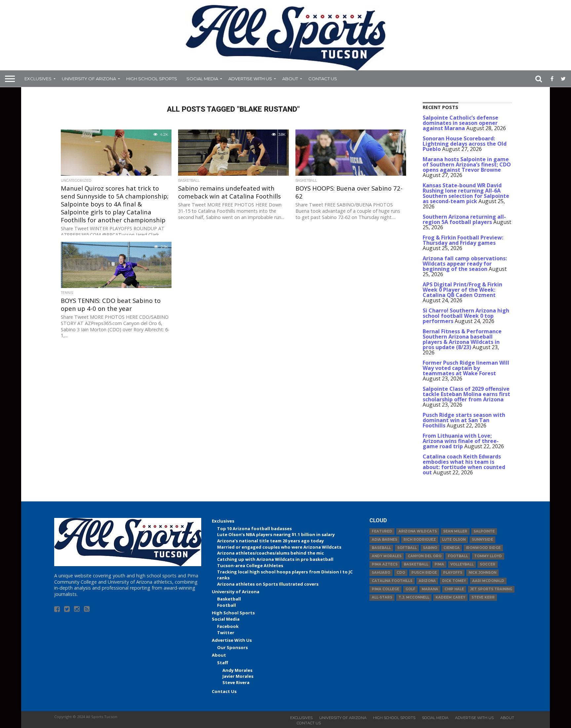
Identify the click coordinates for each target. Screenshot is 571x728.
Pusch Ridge (424, 572)
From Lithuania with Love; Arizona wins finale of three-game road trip (461, 441)
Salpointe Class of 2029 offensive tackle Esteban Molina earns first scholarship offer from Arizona (466, 394)
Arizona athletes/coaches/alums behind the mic (270, 553)
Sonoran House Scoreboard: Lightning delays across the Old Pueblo (465, 144)
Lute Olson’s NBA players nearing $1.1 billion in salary (276, 534)
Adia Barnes (384, 539)
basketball (416, 564)
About (290, 78)
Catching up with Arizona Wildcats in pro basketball (275, 559)
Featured (382, 531)
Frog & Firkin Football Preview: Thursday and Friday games (463, 240)
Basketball (229, 599)
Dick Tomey (454, 581)
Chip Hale (454, 589)
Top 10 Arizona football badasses (254, 528)
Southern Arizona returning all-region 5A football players (464, 219)
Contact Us (322, 78)
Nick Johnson (482, 572)
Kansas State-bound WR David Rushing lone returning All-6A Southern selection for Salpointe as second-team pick (466, 193)
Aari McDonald (488, 581)
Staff (222, 663)
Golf (410, 589)
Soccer (487, 564)
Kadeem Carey (450, 597)
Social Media (202, 78)
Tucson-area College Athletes (250, 565)
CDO (401, 572)
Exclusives (38, 78)
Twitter (225, 633)
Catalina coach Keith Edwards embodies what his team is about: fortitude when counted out (464, 464)
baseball (381, 548)
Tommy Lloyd (488, 556)
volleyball (462, 564)
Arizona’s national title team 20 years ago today (270, 541)
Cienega (451, 548)
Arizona (427, 581)
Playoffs (452, 572)
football (458, 556)
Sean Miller (455, 531)
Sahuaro (381, 572)
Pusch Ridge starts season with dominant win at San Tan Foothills (464, 420)
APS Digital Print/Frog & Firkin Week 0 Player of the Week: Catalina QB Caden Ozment (462, 290)
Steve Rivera (235, 682)
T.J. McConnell (414, 597)
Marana (430, 589)
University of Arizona (89, 78)
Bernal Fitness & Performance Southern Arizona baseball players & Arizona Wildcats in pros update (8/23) (462, 339)
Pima (439, 564)
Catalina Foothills (392, 581)
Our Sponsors (232, 647)
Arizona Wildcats (418, 531)
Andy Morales (237, 670)
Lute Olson (454, 539)
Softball (407, 548)
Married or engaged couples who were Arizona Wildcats (279, 547)
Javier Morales (237, 676)
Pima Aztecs (385, 564)
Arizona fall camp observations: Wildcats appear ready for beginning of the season (465, 264)
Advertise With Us (250, 78)
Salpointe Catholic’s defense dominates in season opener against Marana (460, 123)
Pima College (385, 589)
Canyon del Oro (424, 556)
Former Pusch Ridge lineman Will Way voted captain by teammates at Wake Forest (466, 368)
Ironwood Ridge (483, 548)
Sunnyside (482, 539)
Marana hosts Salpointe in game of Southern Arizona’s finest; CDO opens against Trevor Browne (467, 164)
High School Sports (151, 78)
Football (226, 605)
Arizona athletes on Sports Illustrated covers (268, 584)
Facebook (228, 626)
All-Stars (382, 597)
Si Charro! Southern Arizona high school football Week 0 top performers (466, 316)
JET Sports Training (491, 589)
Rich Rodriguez (419, 539)
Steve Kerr (483, 597)
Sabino (430, 548)
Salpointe (484, 531)
